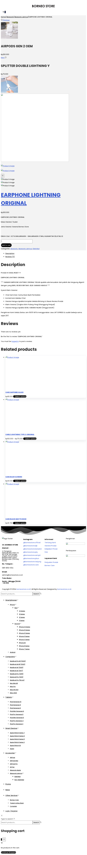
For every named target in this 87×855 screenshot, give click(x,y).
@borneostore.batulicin (32, 549)
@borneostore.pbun (31, 558)
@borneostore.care (31, 565)
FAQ (46, 552)
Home (3, 17)
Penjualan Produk (51, 562)
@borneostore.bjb (30, 546)
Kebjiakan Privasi (51, 549)
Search (36, 594)
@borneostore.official (31, 542)
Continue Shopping (8, 852)
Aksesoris (10, 17)
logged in (15, 341)
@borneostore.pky (30, 552)
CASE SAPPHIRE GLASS (14, 392)
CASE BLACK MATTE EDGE (15, 519)
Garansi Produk (50, 546)
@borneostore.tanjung (32, 561)
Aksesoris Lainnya (21, 17)
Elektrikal (36, 249)
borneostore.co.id (23, 589)
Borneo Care (49, 565)
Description (9, 253)
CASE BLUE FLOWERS (13, 477)
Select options (21, 396)
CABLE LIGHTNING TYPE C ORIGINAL (19, 434)
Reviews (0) (10, 257)
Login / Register (11, 811)
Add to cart (6, 245)
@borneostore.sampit (32, 555)
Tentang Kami (50, 542)
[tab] (45, 253)
